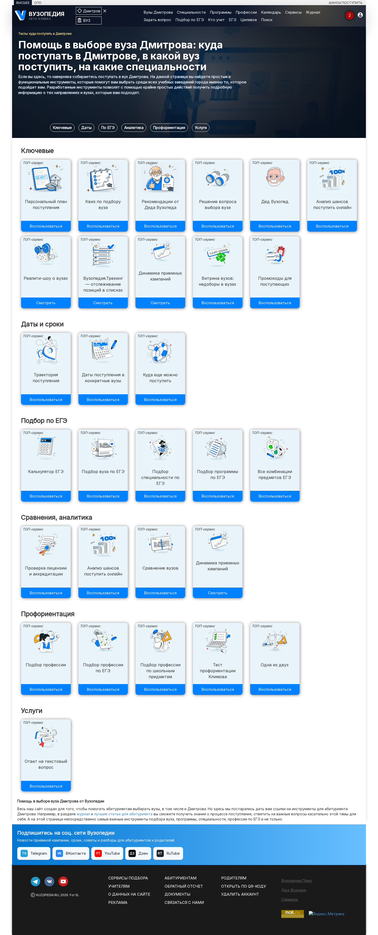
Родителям (233, 878)
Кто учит (216, 19)
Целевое (248, 19)
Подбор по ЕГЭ (189, 19)
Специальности (191, 12)
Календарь (271, 12)
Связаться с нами (184, 902)
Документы (177, 894)
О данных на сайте (129, 894)
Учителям (119, 886)
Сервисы (293, 12)
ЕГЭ (232, 19)
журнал (83, 814)
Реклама (117, 902)
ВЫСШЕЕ (23, 3)
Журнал (313, 12)
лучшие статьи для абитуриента (123, 814)
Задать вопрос (157, 19)
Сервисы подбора (128, 878)
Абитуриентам (180, 878)
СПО (37, 3)
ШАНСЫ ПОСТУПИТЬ (345, 3)
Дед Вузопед (293, 890)
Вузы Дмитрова (158, 12)
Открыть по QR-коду (243, 886)
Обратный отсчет (184, 886)
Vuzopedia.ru (47, 895)
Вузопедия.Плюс (296, 880)
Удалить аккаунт (240, 894)
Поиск (267, 19)
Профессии (246, 12)
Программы (220, 12)
